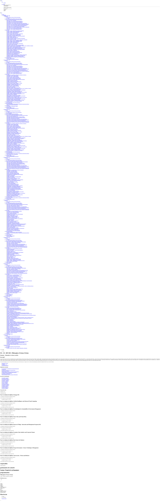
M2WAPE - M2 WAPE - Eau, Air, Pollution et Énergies (14, 101)
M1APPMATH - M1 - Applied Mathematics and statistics (14, 248)
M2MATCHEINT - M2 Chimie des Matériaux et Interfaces (15, 185)
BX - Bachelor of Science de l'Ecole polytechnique (13, 17)
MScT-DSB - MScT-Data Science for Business (13, 118)
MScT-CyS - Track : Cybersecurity (11, 20)
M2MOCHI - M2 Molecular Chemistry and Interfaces (14, 225)
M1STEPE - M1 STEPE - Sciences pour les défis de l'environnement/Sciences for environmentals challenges (21, 315)
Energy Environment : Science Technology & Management (10, 374)
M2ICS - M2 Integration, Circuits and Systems (13, 222)
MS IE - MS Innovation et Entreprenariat (12, 154)
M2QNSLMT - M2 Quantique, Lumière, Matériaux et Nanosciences (16, 193)
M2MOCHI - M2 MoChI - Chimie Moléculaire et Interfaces (15, 141)
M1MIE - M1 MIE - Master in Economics (12, 215)
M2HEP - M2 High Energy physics (11, 221)
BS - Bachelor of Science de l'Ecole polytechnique (13, 158)
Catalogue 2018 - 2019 (7, 334)
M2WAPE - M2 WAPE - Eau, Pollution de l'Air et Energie (14, 150)
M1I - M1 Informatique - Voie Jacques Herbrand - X (14, 278)
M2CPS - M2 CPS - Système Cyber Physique (13, 86)
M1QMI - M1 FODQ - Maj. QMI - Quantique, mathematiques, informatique (17, 348)
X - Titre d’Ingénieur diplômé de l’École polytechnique (14, 18)
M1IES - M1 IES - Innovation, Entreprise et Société (14, 35)
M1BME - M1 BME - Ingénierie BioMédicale (13, 32)
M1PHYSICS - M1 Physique (11, 177)
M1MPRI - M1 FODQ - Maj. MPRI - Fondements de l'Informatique (16, 38)
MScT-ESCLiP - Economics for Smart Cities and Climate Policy (15, 245)
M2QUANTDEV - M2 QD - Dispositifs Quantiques (14, 98)
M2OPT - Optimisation (10, 326)
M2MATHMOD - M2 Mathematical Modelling (13, 223)
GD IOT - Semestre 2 (5, 383)
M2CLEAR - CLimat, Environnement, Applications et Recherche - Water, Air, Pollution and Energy (20, 317)
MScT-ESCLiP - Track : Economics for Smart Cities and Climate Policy (16, 69)
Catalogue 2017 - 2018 (7, 345)
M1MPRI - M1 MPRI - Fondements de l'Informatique (14, 81)
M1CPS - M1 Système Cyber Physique (12, 172)
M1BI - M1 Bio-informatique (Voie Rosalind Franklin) (14, 308)
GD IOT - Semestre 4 (5, 387)
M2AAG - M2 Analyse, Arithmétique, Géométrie (13, 178)
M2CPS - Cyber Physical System (11, 286)
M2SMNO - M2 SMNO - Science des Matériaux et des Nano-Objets (16, 148)
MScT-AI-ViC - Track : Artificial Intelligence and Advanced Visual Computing (17, 64)
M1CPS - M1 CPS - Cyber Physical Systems (13, 212)
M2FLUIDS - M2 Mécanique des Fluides (12, 182)
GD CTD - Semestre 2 (5, 382)
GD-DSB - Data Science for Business (12, 302)
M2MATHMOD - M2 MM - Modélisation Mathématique (14, 91)
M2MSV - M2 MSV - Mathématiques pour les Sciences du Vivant (15, 49)
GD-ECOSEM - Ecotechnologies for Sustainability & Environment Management (17, 341)
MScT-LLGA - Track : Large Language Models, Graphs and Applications (16, 25)
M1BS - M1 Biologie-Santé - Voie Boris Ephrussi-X (14, 309)
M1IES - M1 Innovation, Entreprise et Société (13, 173)
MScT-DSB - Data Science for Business (12, 243)
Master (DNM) (7, 74)
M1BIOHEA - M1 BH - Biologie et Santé (12, 75)
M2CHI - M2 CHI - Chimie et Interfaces (12, 42)
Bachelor (6, 16)
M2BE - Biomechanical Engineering (12, 316)
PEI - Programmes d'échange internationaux (13, 59)
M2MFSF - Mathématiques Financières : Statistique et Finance (15, 324)
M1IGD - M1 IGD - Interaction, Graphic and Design (14, 279)
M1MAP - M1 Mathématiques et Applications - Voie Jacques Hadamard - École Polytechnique (19, 280)
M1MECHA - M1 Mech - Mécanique (12, 80)
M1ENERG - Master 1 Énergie (11, 251)
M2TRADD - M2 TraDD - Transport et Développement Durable (15, 100)
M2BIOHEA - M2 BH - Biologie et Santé (12, 132)
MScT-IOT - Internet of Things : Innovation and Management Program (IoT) (17, 246)
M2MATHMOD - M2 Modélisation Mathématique (13, 186)
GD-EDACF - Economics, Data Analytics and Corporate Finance (15, 342)
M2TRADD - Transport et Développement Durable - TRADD (15, 331)
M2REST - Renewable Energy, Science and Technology (14, 330)
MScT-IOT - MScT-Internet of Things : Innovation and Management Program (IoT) (18, 121)
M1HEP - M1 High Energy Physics (11, 213)
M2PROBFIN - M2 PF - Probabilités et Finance (13, 53)
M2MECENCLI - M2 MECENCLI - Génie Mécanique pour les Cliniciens (17, 92)
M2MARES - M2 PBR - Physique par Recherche (13, 90)
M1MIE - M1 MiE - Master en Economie (12, 37)
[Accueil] (1, 0)
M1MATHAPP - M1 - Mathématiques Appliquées (13, 281)
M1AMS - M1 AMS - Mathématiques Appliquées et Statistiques (15, 30)
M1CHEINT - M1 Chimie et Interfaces (12, 171)
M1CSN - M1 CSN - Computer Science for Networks (14, 276)
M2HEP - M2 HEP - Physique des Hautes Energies (14, 46)
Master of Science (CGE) (8, 151)
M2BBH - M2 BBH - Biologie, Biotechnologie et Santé (14, 41)
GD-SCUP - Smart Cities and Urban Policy (12, 306)
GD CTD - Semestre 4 (5, 381)
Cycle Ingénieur (7, 62)
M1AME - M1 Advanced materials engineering (13, 307)
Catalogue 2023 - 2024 (7, 157)
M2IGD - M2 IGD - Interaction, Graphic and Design (14, 289)
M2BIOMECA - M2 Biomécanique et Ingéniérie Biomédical (15, 179)
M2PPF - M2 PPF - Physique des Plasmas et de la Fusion (14, 52)
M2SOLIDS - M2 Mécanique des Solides (12, 195)
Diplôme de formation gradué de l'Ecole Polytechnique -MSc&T (13, 19)
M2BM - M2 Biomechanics (10, 254)
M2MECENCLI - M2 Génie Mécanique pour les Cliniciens (15, 187)
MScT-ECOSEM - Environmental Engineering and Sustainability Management (17, 270)
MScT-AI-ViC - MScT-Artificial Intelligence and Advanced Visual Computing (17, 115)
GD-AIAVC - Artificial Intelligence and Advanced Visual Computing (16, 339)
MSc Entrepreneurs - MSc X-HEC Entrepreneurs (13, 102)
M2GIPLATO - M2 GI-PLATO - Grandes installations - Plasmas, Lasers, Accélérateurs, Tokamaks (20, 45)
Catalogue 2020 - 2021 (7, 263)
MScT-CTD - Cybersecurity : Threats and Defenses (14, 242)
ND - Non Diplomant (10, 234)
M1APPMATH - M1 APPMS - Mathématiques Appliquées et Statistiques (16, 123)
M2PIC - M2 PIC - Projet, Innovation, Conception (13, 95)
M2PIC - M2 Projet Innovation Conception (12, 227)
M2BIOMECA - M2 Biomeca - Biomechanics (13, 217)
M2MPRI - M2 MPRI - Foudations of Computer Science (14, 290)
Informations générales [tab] (5, 363)
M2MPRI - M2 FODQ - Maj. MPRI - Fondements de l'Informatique (16, 48)
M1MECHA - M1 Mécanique (11, 175)
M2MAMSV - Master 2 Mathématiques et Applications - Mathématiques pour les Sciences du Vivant (20, 323)
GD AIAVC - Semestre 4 (5, 380)
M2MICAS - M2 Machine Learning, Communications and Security (16, 224)
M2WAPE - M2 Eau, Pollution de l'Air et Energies (13, 196)
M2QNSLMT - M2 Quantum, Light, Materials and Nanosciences (15, 228)
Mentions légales (4, 498)
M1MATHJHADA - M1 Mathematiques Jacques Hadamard (15, 214)
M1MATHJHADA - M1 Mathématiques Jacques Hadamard (15, 174)
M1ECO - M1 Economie (10, 250)
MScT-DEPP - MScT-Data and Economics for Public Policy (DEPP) (16, 117)
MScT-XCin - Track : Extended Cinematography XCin (14, 29)
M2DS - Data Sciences (10, 256)
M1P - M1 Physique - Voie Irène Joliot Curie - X (13, 314)
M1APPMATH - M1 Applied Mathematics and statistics (14, 211)
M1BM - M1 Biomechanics (10, 249)
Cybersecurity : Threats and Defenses (7, 373)
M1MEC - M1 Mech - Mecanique (11, 36)
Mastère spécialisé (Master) (8, 103)
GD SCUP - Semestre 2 (5, 388)
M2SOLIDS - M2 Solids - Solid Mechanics (12, 229)
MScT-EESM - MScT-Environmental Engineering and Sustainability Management (18, 166)
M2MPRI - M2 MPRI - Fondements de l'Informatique (14, 142)
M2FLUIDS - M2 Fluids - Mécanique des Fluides (13, 87)
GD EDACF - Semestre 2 (5, 385)
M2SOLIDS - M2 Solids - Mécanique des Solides (13, 99)
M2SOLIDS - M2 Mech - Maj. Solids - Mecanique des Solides (15, 56)
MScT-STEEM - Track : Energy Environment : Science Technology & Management (18, 71)
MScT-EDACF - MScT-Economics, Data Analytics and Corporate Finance (17, 165)
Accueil (3, 14)
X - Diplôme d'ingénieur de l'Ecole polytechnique (13, 299)
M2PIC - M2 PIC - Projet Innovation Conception (13, 51)
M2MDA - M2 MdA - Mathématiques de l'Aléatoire (14, 259)
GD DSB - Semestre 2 (5, 386)
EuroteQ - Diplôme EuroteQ (10, 58)
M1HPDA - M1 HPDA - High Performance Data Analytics (15, 277)
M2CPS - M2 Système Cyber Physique (12, 181)
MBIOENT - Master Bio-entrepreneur (12, 332)
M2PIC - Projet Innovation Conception (12, 261)
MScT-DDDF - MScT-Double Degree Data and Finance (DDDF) (15, 163)
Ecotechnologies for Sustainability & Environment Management (10, 368)
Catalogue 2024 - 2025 (7, 109)
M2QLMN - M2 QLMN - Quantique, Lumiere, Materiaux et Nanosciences (17, 54)
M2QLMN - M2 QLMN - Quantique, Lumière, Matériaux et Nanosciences (17, 97)
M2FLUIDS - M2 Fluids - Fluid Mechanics (12, 258)
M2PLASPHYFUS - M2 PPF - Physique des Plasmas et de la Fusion (16, 145)
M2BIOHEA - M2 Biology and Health (12, 216)
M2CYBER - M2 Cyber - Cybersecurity (12, 287)
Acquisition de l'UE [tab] (4, 364)
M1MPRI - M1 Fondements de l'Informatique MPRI (14, 176)
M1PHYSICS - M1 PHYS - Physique (12, 82)
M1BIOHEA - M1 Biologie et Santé (12, 170)
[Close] (0, 500)
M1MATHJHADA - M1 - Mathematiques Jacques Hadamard (15, 252)
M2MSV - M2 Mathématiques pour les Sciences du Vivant (14, 189)
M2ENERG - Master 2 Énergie (11, 257)
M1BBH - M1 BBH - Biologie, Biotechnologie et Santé (14, 31)
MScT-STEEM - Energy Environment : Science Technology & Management (17, 273)
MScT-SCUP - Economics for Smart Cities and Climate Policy (15, 272)
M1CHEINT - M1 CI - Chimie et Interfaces (12, 76)
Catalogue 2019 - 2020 (7, 296)
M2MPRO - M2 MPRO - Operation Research (13, 291)
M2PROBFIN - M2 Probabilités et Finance (12, 192)
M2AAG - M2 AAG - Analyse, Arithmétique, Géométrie (14, 40)
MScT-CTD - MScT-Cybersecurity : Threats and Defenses (14, 162)
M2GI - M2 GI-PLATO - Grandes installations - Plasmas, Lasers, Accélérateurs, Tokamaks (19, 88)
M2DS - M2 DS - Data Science (11, 134)
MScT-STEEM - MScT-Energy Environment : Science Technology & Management (18, 168)
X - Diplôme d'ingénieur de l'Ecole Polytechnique (13, 346)
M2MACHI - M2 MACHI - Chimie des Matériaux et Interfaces (15, 138)
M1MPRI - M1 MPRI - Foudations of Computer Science (14, 282)
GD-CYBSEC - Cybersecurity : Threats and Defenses (14, 301)
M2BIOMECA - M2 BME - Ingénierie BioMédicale (14, 84)
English (5, 2)
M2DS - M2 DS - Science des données (12, 44)
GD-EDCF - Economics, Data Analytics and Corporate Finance (15, 303)
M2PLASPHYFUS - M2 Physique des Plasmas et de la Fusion (15, 191)
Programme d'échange (8, 57)
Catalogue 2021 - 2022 (7, 237)
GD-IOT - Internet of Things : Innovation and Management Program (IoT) (17, 305)
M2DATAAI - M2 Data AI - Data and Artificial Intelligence (15, 218)
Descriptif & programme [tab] (5, 365)
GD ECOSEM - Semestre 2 (5, 384)
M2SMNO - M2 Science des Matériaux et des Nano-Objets (15, 194)
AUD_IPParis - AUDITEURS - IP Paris (12, 106)
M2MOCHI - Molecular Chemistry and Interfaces (13, 325)
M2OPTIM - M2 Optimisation (11, 190)
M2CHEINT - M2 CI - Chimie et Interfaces (12, 85)
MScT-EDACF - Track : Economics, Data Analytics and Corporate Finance (17, 23)
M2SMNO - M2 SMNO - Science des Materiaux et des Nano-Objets (16, 55)
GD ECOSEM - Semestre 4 (5, 379)
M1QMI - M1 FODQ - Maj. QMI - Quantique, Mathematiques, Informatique (17, 39)
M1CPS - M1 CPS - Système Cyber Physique (13, 77)
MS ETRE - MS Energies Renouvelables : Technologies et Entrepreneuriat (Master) (18, 153)
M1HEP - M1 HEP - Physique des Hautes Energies (14, 34)
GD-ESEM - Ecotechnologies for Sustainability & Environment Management (17, 304)
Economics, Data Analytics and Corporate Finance (8, 370)
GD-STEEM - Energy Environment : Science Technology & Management (17, 344)
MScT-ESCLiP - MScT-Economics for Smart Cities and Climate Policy (16, 120)
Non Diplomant (7, 105)
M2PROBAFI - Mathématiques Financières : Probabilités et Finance (16, 329)
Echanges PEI (4, 369)
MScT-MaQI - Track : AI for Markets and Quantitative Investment (15, 26)
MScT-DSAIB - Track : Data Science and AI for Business (14, 22)
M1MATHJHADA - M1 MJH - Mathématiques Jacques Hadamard (16, 79)
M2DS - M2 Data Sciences (10, 219)
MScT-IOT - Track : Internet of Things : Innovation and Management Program (17, 24)
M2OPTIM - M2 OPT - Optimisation (12, 50)
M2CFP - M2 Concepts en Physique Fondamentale (13, 180)
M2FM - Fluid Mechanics (10, 320)
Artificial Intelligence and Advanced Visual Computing (9, 372)
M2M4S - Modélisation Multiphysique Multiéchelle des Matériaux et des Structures (18, 322)
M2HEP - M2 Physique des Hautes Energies (13, 184)
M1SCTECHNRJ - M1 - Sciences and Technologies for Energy (15, 284)
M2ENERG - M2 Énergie (10, 220)
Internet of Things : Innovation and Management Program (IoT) (10, 371)
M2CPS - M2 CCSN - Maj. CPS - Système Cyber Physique (15, 43)
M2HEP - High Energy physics (11, 321)
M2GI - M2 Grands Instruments (11, 183)
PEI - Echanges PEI (9, 236)
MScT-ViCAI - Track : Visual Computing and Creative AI (14, 28)
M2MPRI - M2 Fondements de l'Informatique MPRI (14, 188)
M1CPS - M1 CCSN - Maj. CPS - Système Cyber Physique (15, 33)
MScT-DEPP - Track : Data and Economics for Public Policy (15, 21)
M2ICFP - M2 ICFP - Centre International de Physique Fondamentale (16, 47)
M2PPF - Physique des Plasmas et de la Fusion (13, 328)
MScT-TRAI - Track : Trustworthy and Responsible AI (14, 27)
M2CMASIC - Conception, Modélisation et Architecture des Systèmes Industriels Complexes (19, 318)
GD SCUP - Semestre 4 (5, 378)
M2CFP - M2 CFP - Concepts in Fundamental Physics (14, 255)
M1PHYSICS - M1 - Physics (11, 283)
